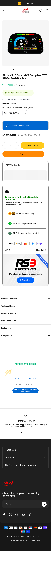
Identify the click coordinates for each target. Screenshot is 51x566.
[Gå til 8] (34, 69)
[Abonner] (44, 504)
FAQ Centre (6, 328)
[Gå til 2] (16, 69)
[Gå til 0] (13, 69)
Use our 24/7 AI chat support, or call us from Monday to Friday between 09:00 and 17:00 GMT (25, 426)
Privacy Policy (35, 540)
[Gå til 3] (19, 69)
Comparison (6, 335)
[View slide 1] (21, 432)
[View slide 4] (29, 432)
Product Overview (9, 298)
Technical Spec (8, 306)
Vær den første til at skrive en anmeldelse (25, 390)
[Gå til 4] (22, 69)
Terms (27, 540)
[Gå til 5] (25, 69)
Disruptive (40, 536)
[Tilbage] (3, 3)
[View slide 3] (27, 432)
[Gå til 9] (37, 69)
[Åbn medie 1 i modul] (25, 43)
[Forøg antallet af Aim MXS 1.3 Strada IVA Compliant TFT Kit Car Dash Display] (15, 145)
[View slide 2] (24, 432)
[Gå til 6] (28, 69)
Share (11, 250)
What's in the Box (8, 313)
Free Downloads (8, 321)
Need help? (41, 250)
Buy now (23, 154)
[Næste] (47, 3)
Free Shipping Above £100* (25, 223)
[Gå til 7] (31, 69)
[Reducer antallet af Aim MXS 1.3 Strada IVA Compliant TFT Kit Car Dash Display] (5, 145)
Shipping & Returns (17, 540)
